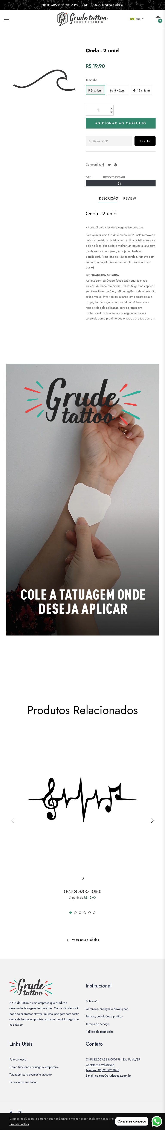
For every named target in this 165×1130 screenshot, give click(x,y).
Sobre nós (92, 1001)
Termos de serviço (97, 1024)
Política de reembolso (100, 1031)
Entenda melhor (19, 1124)
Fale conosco (17, 1059)
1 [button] (70, 912)
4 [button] (85, 912)
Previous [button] (12, 821)
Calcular (145, 141)
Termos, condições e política (104, 1016)
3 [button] (80, 912)
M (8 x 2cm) (117, 90)
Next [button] (152, 821)
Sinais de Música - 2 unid (82, 891)
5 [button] (89, 912)
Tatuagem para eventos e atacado (30, 1074)
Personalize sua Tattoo (23, 1082)
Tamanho (92, 80)
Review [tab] (130, 198)
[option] (82, 820)
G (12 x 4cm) (141, 90)
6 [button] (94, 912)
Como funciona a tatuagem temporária (34, 1067)
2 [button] (75, 912)
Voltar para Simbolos (85, 940)
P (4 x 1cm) (95, 90)
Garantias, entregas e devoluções (107, 1009)
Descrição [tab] (108, 198)
